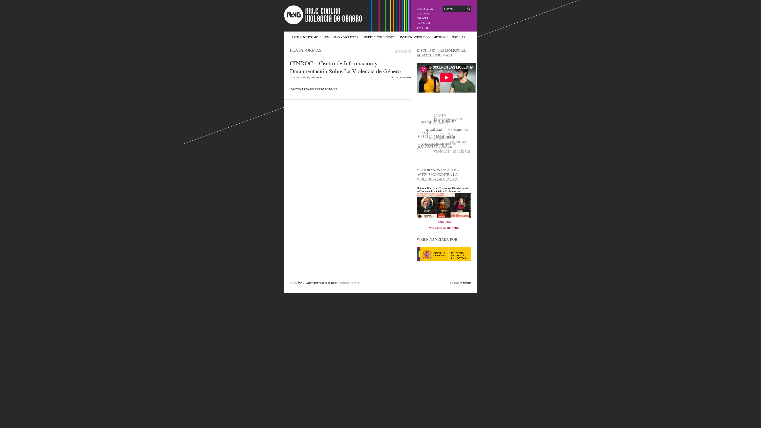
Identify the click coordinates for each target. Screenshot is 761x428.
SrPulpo (467, 282)
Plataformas (305, 50)
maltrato (453, 134)
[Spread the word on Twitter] (400, 51)
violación (442, 148)
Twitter (422, 28)
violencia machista (449, 149)
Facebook (423, 23)
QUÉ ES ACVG (425, 9)
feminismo (446, 121)
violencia (444, 139)
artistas (430, 119)
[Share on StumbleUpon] (409, 51)
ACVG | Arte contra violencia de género (317, 282)
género (442, 115)
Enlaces (422, 18)
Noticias (458, 37)
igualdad (433, 130)
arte (425, 128)
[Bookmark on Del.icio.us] (405, 51)
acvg (296, 77)
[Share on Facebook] (396, 51)
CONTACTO (423, 13)
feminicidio (434, 144)
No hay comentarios (401, 77)
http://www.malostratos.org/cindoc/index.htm (313, 88)
